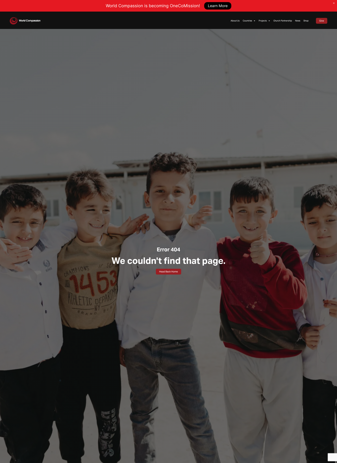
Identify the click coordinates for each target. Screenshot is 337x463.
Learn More (218, 6)
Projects (263, 20)
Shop (306, 20)
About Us (235, 20)
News (297, 20)
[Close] (334, 3)
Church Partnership (282, 20)
